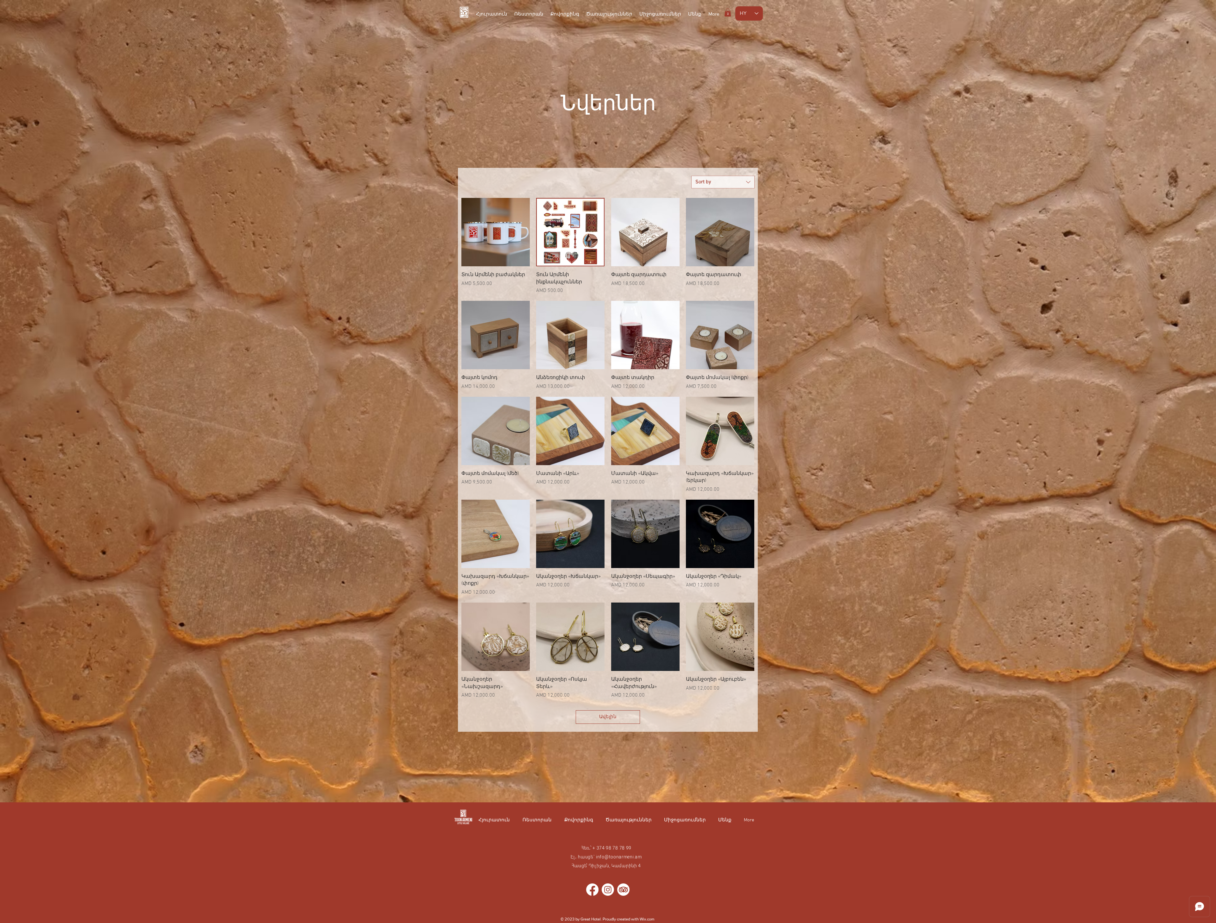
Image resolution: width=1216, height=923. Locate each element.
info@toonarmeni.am (619, 856)
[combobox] (723, 182)
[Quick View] (495, 232)
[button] (727, 12)
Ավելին (608, 717)
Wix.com (647, 919)
